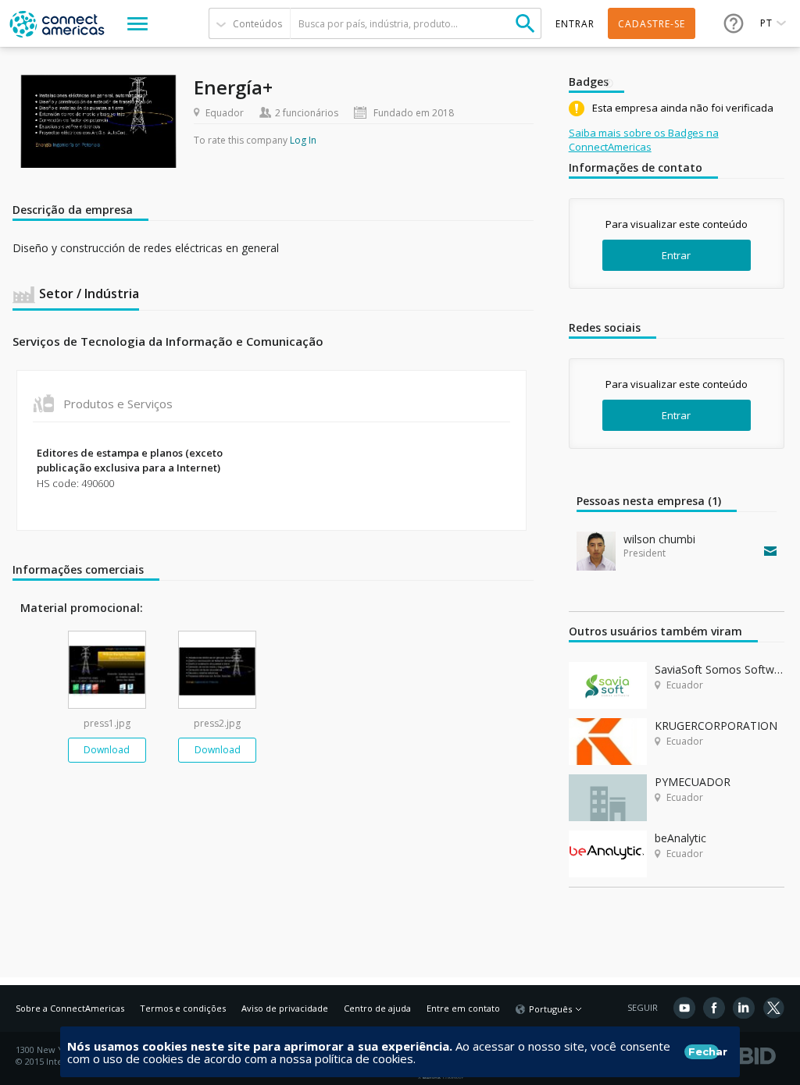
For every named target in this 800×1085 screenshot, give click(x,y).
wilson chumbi (659, 539)
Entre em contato (463, 1008)
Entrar (676, 255)
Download (107, 749)
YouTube (684, 1008)
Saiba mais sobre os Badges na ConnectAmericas (644, 140)
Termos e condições (183, 1008)
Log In (303, 140)
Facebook (714, 1008)
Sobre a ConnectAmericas (70, 1008)
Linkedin (744, 1008)
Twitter (773, 1008)
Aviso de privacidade (284, 1008)
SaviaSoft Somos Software (719, 669)
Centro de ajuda (377, 1008)
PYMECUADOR (692, 781)
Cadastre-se (651, 23)
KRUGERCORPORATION (716, 725)
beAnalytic (680, 838)
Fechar (703, 1051)
